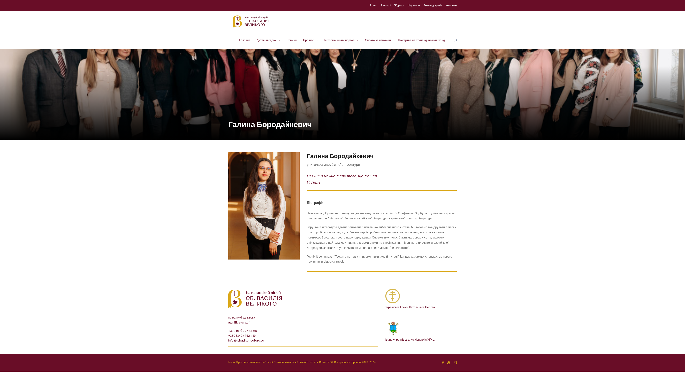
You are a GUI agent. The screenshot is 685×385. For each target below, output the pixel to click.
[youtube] (448, 363)
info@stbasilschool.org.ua (246, 340)
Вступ (373, 5)
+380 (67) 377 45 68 (242, 331)
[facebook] (443, 363)
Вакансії (386, 5)
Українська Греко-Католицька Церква (410, 307)
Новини (291, 40)
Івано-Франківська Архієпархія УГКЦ (410, 340)
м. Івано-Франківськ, (241, 317)
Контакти (451, 5)
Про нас (308, 40)
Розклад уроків (433, 5)
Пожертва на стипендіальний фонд (421, 40)
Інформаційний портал (339, 40)
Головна (244, 40)
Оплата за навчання (378, 40)
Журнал (399, 5)
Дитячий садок (266, 40)
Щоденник (414, 5)
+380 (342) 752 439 (242, 336)
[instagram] (455, 363)
